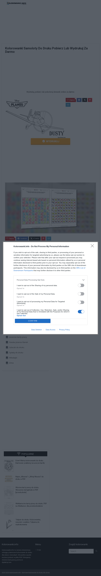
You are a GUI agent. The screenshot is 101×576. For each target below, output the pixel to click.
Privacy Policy (64, 330)
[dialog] (50, 288)
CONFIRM (32, 321)
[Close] (93, 246)
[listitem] (50, 280)
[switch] (81, 285)
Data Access (50, 330)
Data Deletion (36, 330)
